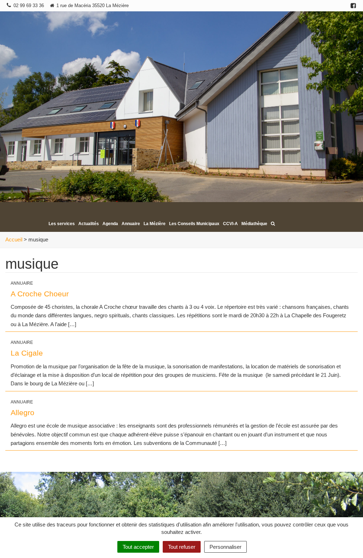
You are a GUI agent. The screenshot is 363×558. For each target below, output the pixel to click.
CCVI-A (230, 223)
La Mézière (155, 223)
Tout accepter (138, 547)
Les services (62, 223)
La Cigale (27, 353)
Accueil (13, 239)
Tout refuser (181, 547)
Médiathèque (254, 223)
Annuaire (131, 223)
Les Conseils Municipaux (194, 223)
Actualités (88, 223)
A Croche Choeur (40, 294)
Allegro (22, 412)
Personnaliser (225, 547)
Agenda (110, 223)
